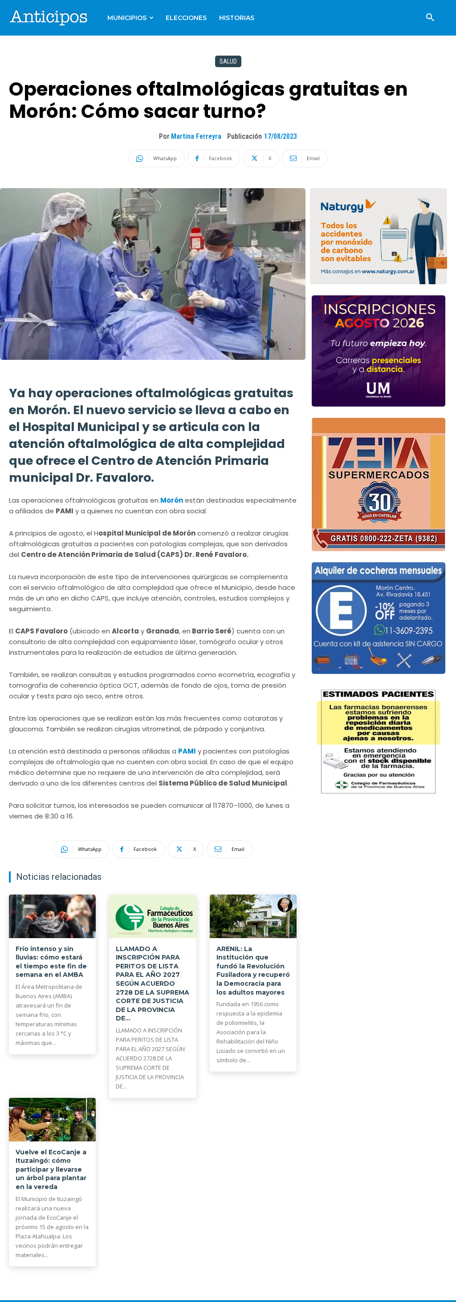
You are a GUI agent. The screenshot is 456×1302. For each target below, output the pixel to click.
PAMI (187, 751)
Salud (228, 61)
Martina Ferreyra (196, 136)
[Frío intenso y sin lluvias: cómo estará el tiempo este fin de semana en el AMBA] (52, 916)
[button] (430, 18)
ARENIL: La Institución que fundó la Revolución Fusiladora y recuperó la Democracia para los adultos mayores (253, 970)
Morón (171, 500)
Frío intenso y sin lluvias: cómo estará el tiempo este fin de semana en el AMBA (51, 962)
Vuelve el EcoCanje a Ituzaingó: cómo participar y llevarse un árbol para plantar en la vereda (51, 1169)
